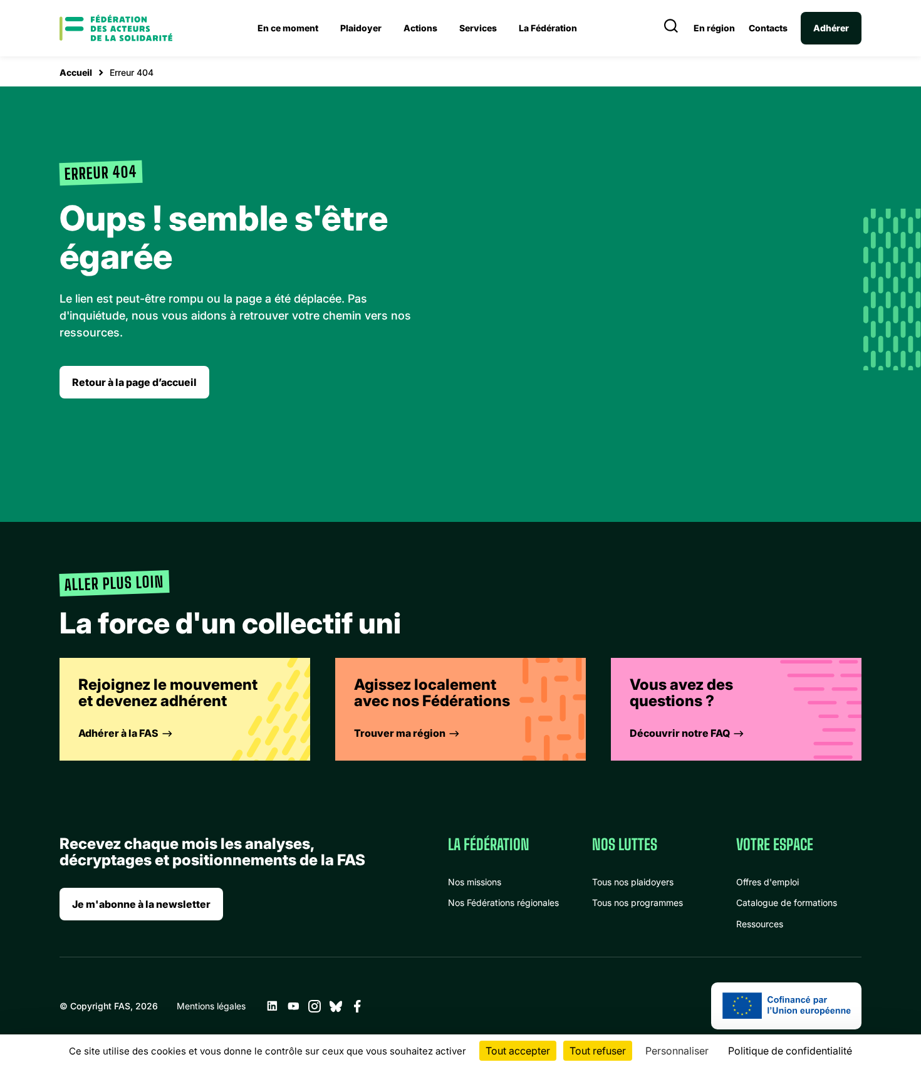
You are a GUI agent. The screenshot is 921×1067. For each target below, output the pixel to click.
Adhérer (831, 28)
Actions (420, 28)
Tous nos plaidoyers (633, 882)
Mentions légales (211, 1006)
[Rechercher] (671, 28)
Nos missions (474, 882)
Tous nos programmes (637, 902)
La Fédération (548, 28)
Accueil (76, 72)
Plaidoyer (361, 28)
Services (478, 28)
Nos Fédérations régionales (503, 902)
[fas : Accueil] (116, 28)
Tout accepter (518, 1050)
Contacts (768, 28)
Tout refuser (598, 1050)
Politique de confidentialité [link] (790, 1050)
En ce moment (288, 28)
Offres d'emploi (767, 882)
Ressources (759, 924)
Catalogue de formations (786, 902)
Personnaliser (677, 1050)
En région (714, 28)
